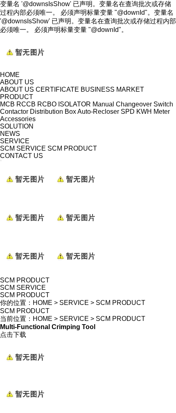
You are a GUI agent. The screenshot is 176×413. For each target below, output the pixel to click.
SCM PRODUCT (72, 148)
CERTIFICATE (57, 89)
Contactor (14, 111)
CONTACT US (21, 155)
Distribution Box (53, 111)
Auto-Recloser (98, 111)
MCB (7, 104)
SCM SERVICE (23, 148)
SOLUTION (17, 126)
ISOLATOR (74, 104)
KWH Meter (153, 111)
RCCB (26, 104)
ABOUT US (17, 82)
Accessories (18, 118)
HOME (10, 74)
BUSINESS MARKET (112, 89)
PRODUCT (16, 96)
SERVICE (14, 141)
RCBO (46, 104)
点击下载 (13, 334)
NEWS (10, 133)
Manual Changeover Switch (133, 104)
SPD (128, 111)
